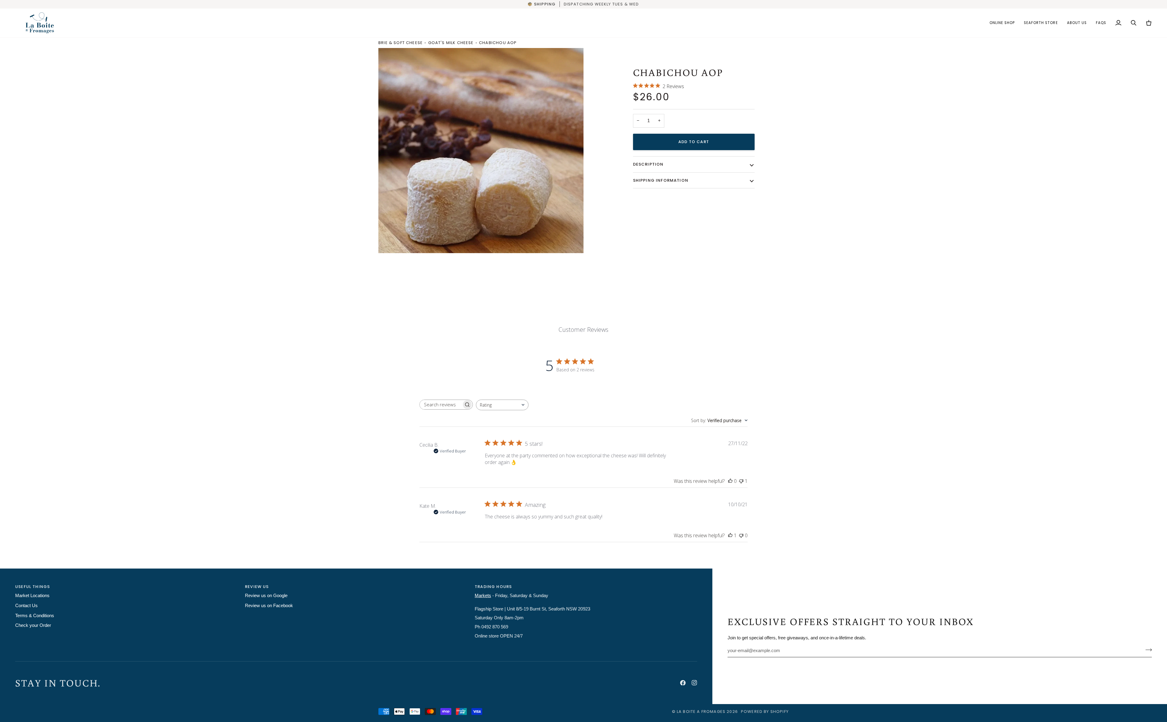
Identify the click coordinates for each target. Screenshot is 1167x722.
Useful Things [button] (32, 587)
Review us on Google (266, 595)
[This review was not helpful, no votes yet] (741, 535)
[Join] (1147, 650)
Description (648, 164)
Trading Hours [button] (493, 587)
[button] (1002, 23)
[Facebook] (683, 683)
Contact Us (26, 605)
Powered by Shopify (765, 711)
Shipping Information (660, 180)
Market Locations (32, 595)
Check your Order (33, 625)
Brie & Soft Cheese (400, 43)
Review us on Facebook (269, 605)
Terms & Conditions (34, 615)
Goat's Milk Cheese (451, 43)
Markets (483, 595)
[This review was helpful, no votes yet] (730, 481)
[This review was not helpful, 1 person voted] (741, 481)
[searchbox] (441, 404)
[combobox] (502, 405)
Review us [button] (257, 587)
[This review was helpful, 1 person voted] (730, 535)
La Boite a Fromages (702, 711)
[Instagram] (694, 683)
